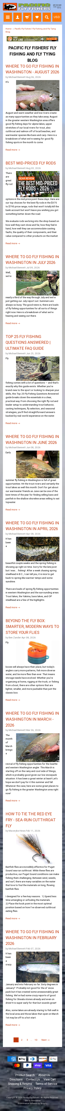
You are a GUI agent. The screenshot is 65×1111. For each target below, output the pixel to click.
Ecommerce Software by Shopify (32, 1103)
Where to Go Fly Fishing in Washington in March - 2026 (32, 719)
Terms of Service (46, 1084)
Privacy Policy (32, 1088)
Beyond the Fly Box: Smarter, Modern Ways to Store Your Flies (32, 626)
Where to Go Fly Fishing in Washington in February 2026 (32, 938)
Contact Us (33, 1079)
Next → (46, 1039)
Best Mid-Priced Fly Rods (31, 163)
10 (35, 1039)
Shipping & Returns (20, 1084)
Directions (16, 1079)
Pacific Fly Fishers (31, 1097)
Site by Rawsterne (32, 1100)
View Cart (50, 1079)
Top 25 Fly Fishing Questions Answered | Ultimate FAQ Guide (28, 342)
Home (8, 28)
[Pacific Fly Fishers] (32, 7)
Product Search (25, 1075)
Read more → (13, 149)
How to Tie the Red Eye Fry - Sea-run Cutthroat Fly (31, 820)
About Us (44, 1075)
